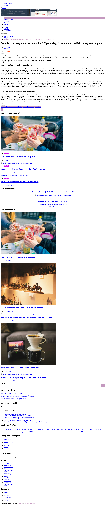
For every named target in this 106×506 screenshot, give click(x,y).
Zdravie (6, 27)
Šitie (85, 432)
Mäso (28, 107)
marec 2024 (7, 481)
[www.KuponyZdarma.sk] (29, 15)
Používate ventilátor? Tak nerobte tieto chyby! (20, 182)
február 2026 (7, 465)
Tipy (25, 432)
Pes (39, 107)
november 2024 (8, 470)
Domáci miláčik (5, 107)
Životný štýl (7, 21)
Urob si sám (43, 432)
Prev (2, 108)
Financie (6, 24)
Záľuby (76, 432)
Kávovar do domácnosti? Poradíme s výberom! (20, 368)
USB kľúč (48, 432)
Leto (71, 429)
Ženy (87, 432)
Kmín (57, 429)
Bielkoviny (11, 429)
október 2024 (7, 471)
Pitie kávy (2, 432)
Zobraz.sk (20, 503)
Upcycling (39, 432)
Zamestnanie (61, 432)
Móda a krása (7, 26)
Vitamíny (56, 432)
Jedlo (53, 429)
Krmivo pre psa (22, 107)
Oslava (101, 429)
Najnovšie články (8, 19)
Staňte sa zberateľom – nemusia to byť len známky (22, 308)
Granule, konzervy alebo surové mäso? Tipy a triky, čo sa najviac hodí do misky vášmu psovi (29, 422)
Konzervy (15, 107)
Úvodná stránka (8, 2)
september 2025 (8, 467)
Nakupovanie (81, 429)
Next (2, 110)
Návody (90, 429)
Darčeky (27, 429)
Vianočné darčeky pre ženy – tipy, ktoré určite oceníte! (23, 169)
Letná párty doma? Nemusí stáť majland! (18, 157)
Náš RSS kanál (8, 3)
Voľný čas (6, 29)
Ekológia (39, 429)
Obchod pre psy (34, 107)
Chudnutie (16, 429)
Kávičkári (62, 429)
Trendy (29, 431)
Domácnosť (34, 429)
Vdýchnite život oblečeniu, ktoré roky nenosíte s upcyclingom (26, 317)
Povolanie (7, 432)
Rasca (14, 432)
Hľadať (3, 383)
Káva (59, 429)
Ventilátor (52, 432)
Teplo (22, 432)
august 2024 (7, 475)
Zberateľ (67, 432)
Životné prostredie (92, 432)
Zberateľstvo (71, 432)
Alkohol (2, 429)
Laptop (68, 429)
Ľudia (80, 431)
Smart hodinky (18, 432)
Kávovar (65, 429)
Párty (11, 432)
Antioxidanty (6, 429)
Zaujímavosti (7, 30)
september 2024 (8, 473)
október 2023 (7, 485)
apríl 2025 (6, 468)
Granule (11, 107)
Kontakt (6, 5)
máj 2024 (6, 479)
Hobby (50, 429)
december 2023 (8, 482)
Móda (73, 429)
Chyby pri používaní (22, 429)
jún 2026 (6, 464)
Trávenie (35, 432)
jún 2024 (6, 478)
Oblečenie (96, 429)
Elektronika (45, 429)
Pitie (103, 429)
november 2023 (8, 484)
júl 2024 (6, 476)
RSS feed (26, 503)
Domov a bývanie (9, 22)
